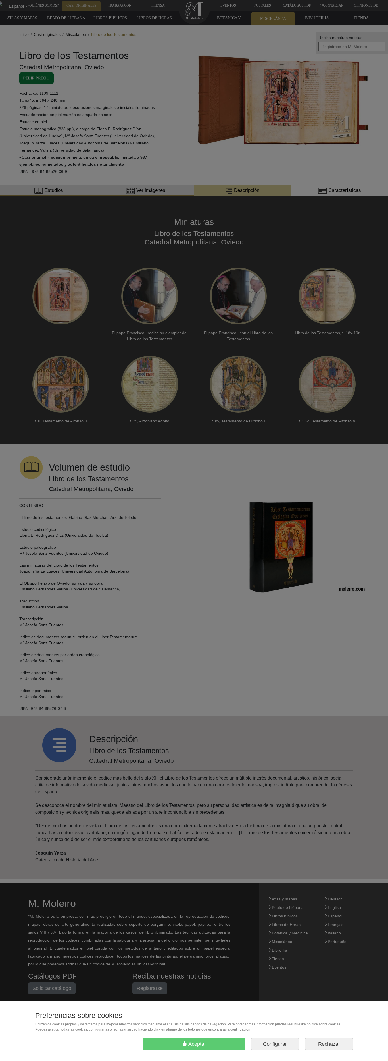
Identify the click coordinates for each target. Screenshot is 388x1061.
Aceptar (196, 1044)
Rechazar (329, 1044)
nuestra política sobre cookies (317, 1024)
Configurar (275, 1044)
